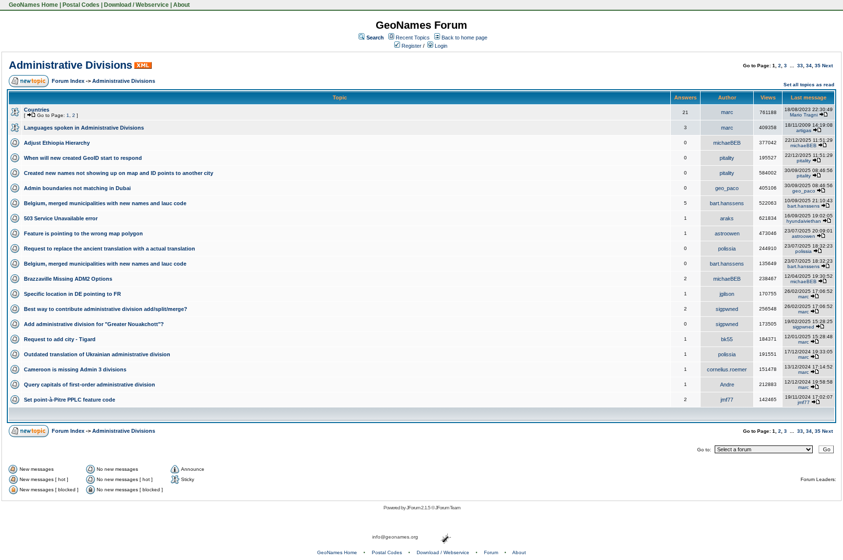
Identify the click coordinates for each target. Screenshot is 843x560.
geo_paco (727, 188)
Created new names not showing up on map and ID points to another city (118, 173)
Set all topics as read (808, 84)
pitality (727, 158)
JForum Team (447, 507)
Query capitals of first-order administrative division (89, 384)
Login (440, 46)
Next (827, 65)
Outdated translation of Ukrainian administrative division (97, 354)
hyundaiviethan (803, 221)
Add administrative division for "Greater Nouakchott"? (94, 324)
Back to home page (464, 37)
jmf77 (727, 400)
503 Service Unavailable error (61, 218)
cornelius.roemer (727, 369)
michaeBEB (727, 143)
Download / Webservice (136, 4)
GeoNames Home (32, 4)
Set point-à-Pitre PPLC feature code (69, 400)
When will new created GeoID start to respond (83, 158)
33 (800, 65)
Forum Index (68, 81)
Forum (491, 552)
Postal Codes (81, 4)
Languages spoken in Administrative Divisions (84, 128)
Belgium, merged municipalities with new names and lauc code (105, 203)
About (181, 4)
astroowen (727, 233)
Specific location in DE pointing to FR (72, 294)
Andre (727, 384)
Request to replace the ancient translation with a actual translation (109, 248)
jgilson (727, 294)
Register (411, 46)
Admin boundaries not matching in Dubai (77, 188)
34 (809, 65)
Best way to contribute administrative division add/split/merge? (105, 309)
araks (727, 218)
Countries (36, 110)
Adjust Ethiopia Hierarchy (57, 143)
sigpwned (727, 309)
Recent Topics (413, 37)
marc (727, 112)
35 (818, 65)
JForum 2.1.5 (418, 507)
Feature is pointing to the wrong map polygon (83, 233)
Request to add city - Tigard (60, 339)
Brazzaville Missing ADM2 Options (68, 279)
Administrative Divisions (70, 65)
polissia (727, 248)
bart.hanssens (727, 203)
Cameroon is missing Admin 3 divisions (75, 369)
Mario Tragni (804, 114)
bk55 (727, 339)
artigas (803, 130)
